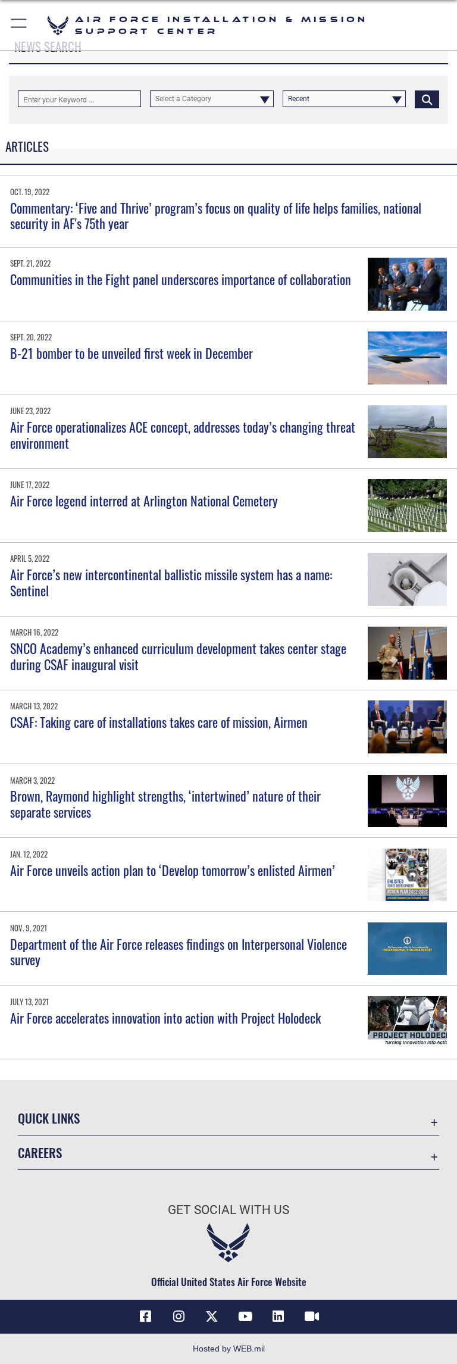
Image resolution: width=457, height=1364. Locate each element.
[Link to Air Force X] (212, 1316)
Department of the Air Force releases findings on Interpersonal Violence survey (178, 951)
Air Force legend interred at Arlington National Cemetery (144, 500)
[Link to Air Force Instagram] (178, 1316)
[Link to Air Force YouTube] (245, 1316)
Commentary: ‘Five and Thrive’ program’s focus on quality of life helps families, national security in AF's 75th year (215, 215)
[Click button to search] (427, 98)
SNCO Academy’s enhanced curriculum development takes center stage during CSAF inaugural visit (178, 656)
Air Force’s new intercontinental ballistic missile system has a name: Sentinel (171, 582)
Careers (40, 1152)
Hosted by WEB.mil (229, 1348)
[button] (19, 25)
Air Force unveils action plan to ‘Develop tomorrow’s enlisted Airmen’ (172, 870)
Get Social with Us (228, 1210)
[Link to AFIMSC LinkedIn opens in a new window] (278, 1316)
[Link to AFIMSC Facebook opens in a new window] (145, 1316)
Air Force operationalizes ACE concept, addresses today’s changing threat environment (182, 434)
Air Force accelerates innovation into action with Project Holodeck (165, 1017)
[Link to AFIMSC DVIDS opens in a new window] (312, 1316)
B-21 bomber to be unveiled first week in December (131, 352)
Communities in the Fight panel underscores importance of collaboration (180, 279)
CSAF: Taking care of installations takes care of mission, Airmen (159, 721)
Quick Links (49, 1118)
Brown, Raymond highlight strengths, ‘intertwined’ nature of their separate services (165, 803)
